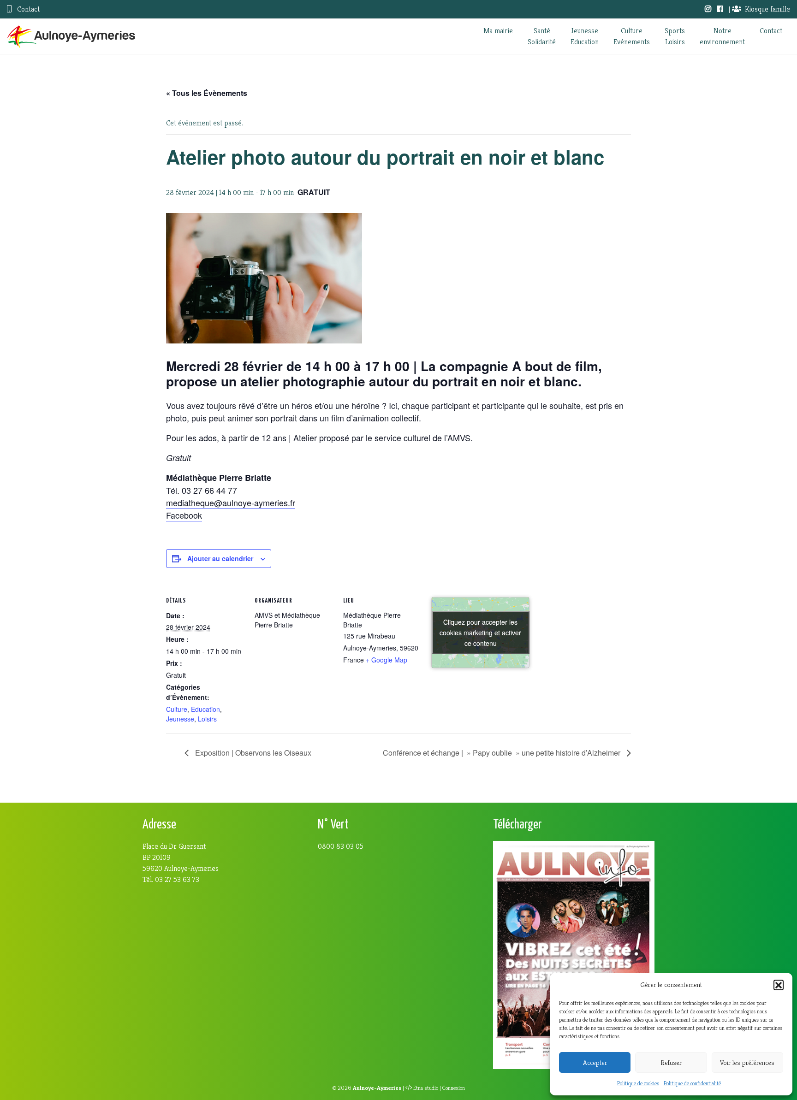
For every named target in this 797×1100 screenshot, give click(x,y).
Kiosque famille (767, 9)
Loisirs (207, 718)
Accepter (595, 1062)
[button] (778, 984)
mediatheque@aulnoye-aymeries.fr (230, 503)
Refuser (671, 1062)
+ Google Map (386, 659)
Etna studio (425, 1088)
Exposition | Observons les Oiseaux (252, 752)
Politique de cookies (638, 1083)
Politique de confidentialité (692, 1083)
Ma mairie (498, 30)
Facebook (184, 515)
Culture (176, 709)
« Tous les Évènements (206, 93)
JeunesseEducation (585, 36)
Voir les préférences (747, 1062)
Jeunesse (180, 718)
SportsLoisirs (675, 36)
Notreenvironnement (722, 36)
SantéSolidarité (542, 36)
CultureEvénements (631, 36)
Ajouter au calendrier (220, 558)
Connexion (453, 1088)
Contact (27, 9)
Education (205, 709)
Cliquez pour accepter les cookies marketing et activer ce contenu (480, 632)
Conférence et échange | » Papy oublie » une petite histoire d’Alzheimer (502, 752)
